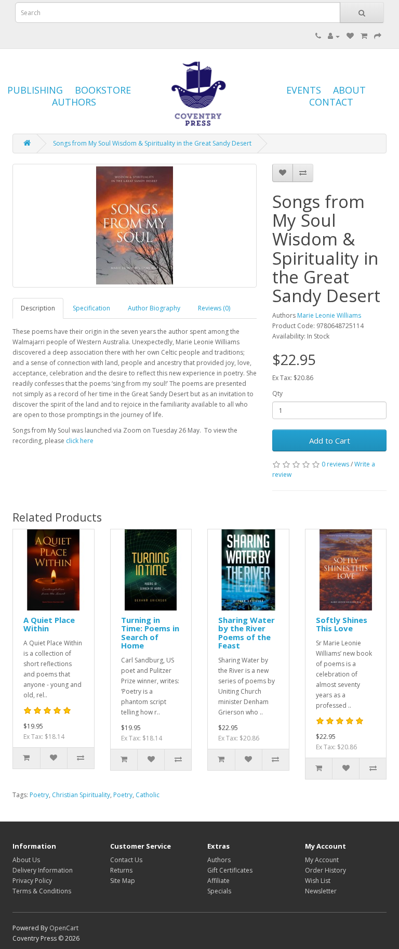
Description (38, 308)
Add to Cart (329, 440)
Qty (277, 393)
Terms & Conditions (41, 891)
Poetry (39, 794)
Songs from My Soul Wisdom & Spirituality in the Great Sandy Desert (152, 143)
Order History (325, 870)
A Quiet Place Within (49, 624)
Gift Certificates (229, 870)
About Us (26, 859)
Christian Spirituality (81, 794)
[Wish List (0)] (350, 36)
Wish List (317, 880)
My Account (322, 859)
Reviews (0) (214, 308)
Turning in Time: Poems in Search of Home (150, 633)
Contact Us (126, 859)
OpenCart (63, 928)
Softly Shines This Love (341, 624)
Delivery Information (42, 870)
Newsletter (321, 891)
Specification (91, 308)
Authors (219, 859)
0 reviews (335, 464)
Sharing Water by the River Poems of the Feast (246, 633)
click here (80, 440)
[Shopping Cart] (364, 36)
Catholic (147, 794)
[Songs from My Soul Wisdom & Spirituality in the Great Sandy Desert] (134, 226)
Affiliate (218, 880)
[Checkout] (377, 36)
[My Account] (334, 36)
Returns (121, 870)
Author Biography (154, 308)
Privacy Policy (32, 880)
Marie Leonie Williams (329, 315)
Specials (219, 891)
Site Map (122, 880)
